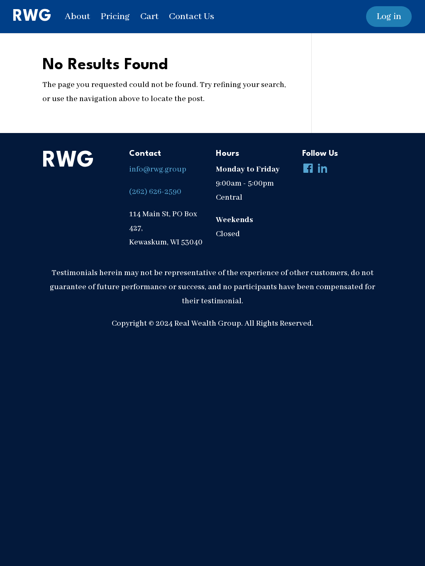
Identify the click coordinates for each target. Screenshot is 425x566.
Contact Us (191, 16)
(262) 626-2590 (155, 192)
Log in (388, 16)
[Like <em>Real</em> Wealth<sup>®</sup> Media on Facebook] (306, 169)
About (77, 16)
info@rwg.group (157, 169)
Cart (149, 16)
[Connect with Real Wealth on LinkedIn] (321, 169)
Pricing (115, 16)
